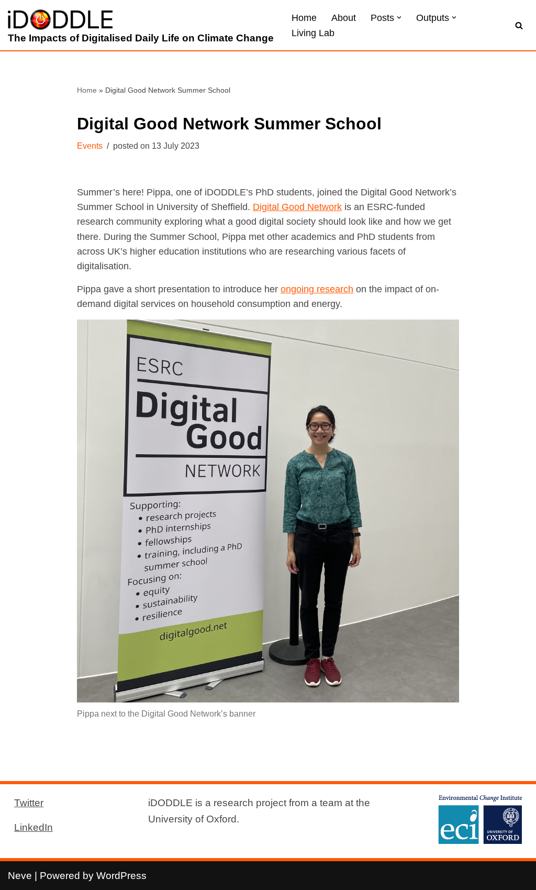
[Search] (519, 25)
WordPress (121, 875)
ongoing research (317, 289)
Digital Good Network (297, 207)
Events (90, 145)
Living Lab (313, 33)
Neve (20, 875)
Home (304, 18)
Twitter (28, 802)
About (343, 18)
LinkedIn (33, 827)
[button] (399, 17)
